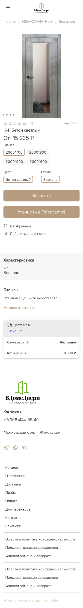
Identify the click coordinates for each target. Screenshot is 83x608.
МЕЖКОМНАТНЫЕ (37, 21)
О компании (15, 475)
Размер (9, 145)
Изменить (16, 331)
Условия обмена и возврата (28, 555)
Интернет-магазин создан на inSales (31, 600)
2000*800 (37, 152)
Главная (9, 21)
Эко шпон (67, 21)
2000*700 (14, 152)
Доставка (13, 484)
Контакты (13, 517)
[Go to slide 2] (7, 115)
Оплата (11, 500)
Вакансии (13, 526)
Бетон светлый (18, 179)
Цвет (7, 172)
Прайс (10, 492)
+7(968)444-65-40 (21, 419)
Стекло (46, 172)
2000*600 (38, 161)
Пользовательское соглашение (31, 547)
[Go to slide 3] (10, 115)
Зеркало (50, 179)
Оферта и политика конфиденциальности (40, 539)
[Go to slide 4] (13, 115)
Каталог (12, 467)
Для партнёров (17, 509)
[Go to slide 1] (3, 115)
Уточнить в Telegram (39, 212)
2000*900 (14, 161)
